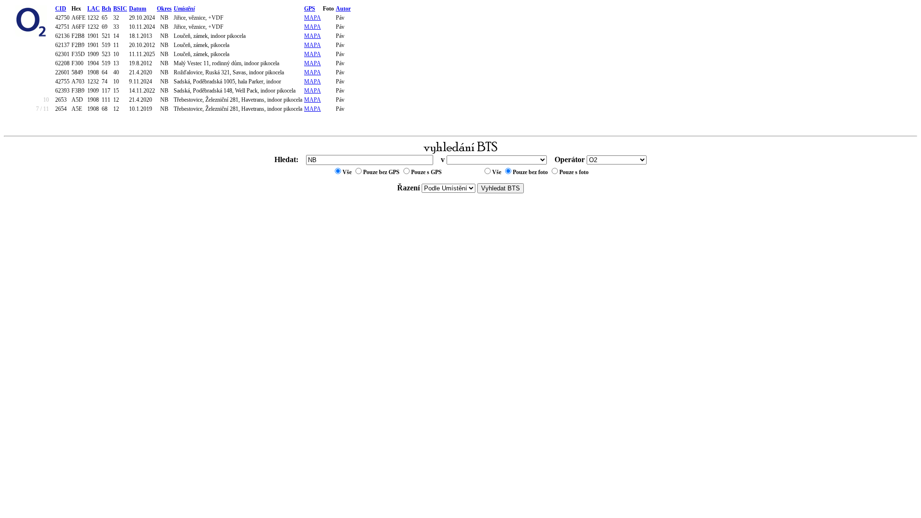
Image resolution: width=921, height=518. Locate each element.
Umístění (184, 8)
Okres (164, 8)
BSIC (120, 8)
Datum (137, 8)
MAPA (312, 17)
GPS (309, 8)
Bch (106, 8)
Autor (343, 8)
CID (60, 8)
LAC (93, 8)
